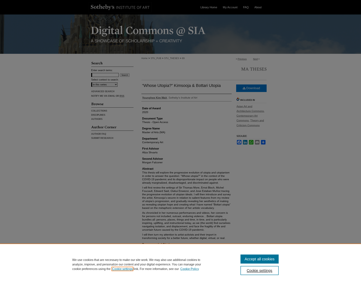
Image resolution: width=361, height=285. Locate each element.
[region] (180, 264)
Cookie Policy (189, 269)
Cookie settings (122, 269)
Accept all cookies (260, 259)
